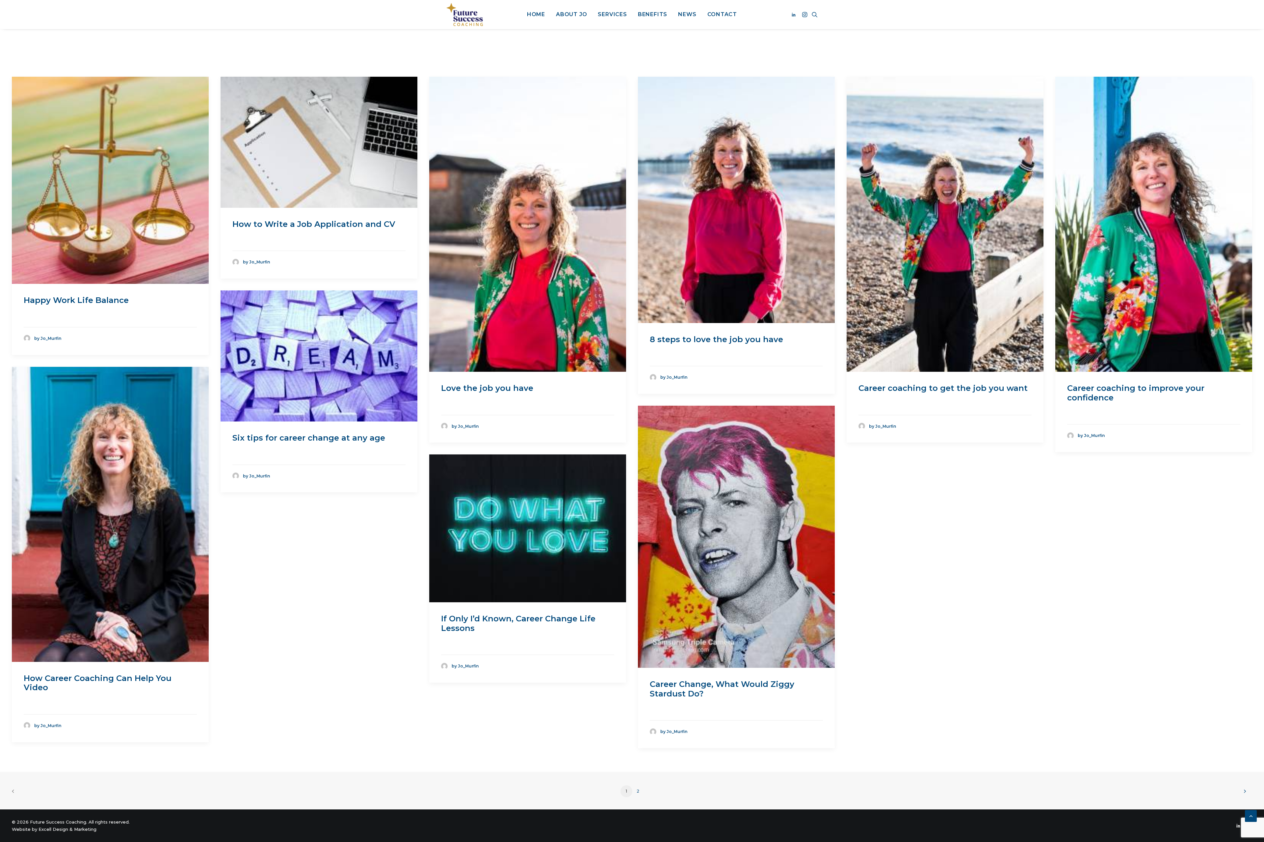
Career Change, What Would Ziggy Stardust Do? (722, 688)
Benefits (652, 14)
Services (612, 14)
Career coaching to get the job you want (943, 388)
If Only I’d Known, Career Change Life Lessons (518, 623)
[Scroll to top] (1251, 815)
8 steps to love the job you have (716, 339)
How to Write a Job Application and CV (313, 224)
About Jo (571, 14)
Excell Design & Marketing (67, 829)
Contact (722, 14)
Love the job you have (487, 388)
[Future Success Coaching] (464, 14)
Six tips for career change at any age (308, 438)
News (687, 14)
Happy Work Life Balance (76, 300)
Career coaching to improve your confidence (1135, 392)
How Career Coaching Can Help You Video (97, 683)
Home (536, 14)
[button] (795, 14)
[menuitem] (536, 14)
